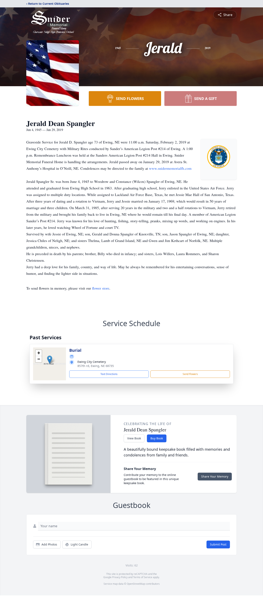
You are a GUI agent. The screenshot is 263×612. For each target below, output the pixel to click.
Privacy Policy (120, 577)
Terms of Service (142, 577)
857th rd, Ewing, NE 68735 (95, 366)
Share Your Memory (214, 476)
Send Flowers (190, 374)
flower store (100, 288)
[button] (49, 359)
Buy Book (156, 438)
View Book (134, 438)
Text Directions (109, 374)
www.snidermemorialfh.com (170, 168)
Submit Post (218, 544)
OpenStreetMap (136, 584)
